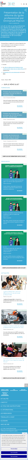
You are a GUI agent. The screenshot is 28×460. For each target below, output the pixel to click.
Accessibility (24, 4)
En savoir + (20, 105)
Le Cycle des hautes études (10, 406)
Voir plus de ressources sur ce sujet (14, 267)
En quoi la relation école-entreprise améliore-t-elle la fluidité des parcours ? (13, 214)
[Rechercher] (21, 4)
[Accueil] (3, 4)
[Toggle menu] (26, 4)
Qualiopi (23, 389)
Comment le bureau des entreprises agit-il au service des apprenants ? (13, 180)
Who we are (5, 424)
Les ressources (6, 413)
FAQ (14, 389)
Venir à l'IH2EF (4, 389)
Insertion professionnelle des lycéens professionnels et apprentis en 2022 (13, 326)
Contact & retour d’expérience (4, 393)
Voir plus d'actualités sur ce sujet (14, 378)
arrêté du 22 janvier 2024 (9, 299)
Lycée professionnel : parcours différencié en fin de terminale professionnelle (12, 293)
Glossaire (4, 421)
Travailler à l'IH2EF (7, 417)
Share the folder (25, 10)
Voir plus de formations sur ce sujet (14, 156)
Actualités (4, 399)
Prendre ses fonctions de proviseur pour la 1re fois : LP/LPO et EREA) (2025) (11, 136)
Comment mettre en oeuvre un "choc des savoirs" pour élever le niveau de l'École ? (13, 360)
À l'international (7, 410)
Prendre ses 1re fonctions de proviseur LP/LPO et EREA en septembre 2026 (12, 93)
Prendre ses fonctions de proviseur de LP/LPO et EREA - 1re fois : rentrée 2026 (13, 115)
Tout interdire (14, 452)
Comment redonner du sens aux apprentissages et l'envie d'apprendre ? (12, 250)
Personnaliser (14, 448)
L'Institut (4, 402)
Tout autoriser (14, 456)
